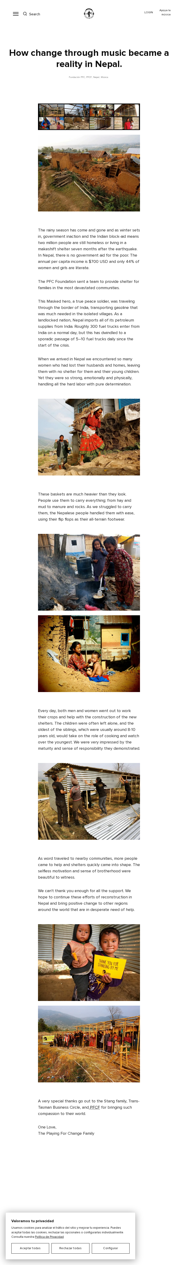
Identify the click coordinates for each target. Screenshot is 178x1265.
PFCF (94, 1107)
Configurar (110, 1248)
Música (104, 77)
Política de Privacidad (49, 1236)
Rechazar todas (70, 1248)
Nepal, (96, 77)
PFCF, (89, 77)
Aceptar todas (30, 1248)
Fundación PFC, (77, 77)
